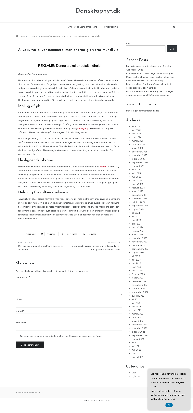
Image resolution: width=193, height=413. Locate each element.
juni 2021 (136, 346)
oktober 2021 (138, 331)
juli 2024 (136, 213)
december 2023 (139, 238)
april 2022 (137, 310)
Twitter (51, 234)
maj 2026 (136, 133)
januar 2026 (137, 148)
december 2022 (139, 281)
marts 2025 (137, 184)
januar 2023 (137, 277)
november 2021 (139, 328)
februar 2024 (138, 231)
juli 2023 (136, 256)
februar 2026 (138, 144)
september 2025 (140, 162)
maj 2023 (136, 263)
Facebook (31, 234)
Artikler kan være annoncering (82, 26)
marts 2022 (137, 313)
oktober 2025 (138, 159)
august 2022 (138, 295)
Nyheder (136, 376)
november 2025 (139, 155)
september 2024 (140, 205)
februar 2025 (138, 187)
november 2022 (139, 285)
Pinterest (72, 234)
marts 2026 (137, 140)
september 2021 (140, 335)
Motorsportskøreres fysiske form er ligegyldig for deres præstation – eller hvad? (96, 248)
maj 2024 (136, 220)
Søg (128, 43)
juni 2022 (136, 303)
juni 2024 (136, 216)
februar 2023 (138, 274)
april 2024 (137, 223)
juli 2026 (136, 126)
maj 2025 (136, 176)
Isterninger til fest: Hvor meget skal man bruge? (149, 73)
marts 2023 (137, 270)
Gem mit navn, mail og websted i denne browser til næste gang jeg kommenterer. (61, 335)
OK (169, 405)
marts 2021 (137, 357)
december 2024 (139, 195)
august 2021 (138, 339)
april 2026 (137, 137)
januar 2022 (137, 321)
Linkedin (93, 234)
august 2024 (138, 209)
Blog (134, 372)
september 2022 (140, 292)
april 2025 (137, 180)
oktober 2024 (138, 202)
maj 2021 (136, 349)
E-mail (20, 310)
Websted (21, 322)
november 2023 (139, 241)
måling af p (82, 128)
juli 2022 (136, 299)
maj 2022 (136, 306)
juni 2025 (136, 173)
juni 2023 (136, 259)
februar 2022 (138, 317)
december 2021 (139, 324)
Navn (19, 299)
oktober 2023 (138, 245)
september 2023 (140, 249)
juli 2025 (136, 169)
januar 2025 (137, 191)
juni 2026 (136, 130)
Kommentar (23, 277)
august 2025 (138, 166)
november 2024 (139, 198)
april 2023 (137, 267)
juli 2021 (136, 342)
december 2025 (139, 151)
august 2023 (138, 252)
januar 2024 (137, 234)
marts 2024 (137, 227)
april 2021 (137, 353)
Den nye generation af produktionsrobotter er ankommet (40, 248)
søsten (103, 166)
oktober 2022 (138, 288)
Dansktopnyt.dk (97, 11)
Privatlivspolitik (110, 26)
